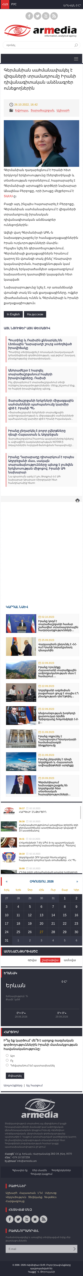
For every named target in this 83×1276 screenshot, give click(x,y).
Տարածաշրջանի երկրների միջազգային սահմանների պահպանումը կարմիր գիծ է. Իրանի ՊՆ (41, 404)
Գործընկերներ (61, 1170)
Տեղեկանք (35, 1197)
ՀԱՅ (5, 4)
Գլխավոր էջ (20, 1170)
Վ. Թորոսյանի (46, 1271)
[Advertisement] (41, 547)
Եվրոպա (21, 110)
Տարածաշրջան (42, 110)
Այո (12, 1055)
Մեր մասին (39, 1170)
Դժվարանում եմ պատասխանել (32, 1065)
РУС (14, 4)
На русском (35, 314)
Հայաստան (27, 1192)
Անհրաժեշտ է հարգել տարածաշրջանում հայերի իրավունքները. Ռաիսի (30, 374)
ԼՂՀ (40, 1192)
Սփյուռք (50, 1192)
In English (13, 314)
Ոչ (11, 1060)
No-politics (50, 1197)
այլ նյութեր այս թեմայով (27, 328)
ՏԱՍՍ (8, 196)
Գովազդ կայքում (41, 1173)
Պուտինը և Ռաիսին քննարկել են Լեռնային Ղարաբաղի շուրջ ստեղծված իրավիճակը (40, 343)
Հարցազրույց (15, 1201)
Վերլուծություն (16, 1197)
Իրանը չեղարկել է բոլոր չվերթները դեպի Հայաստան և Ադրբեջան (37, 432)
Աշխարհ (63, 110)
